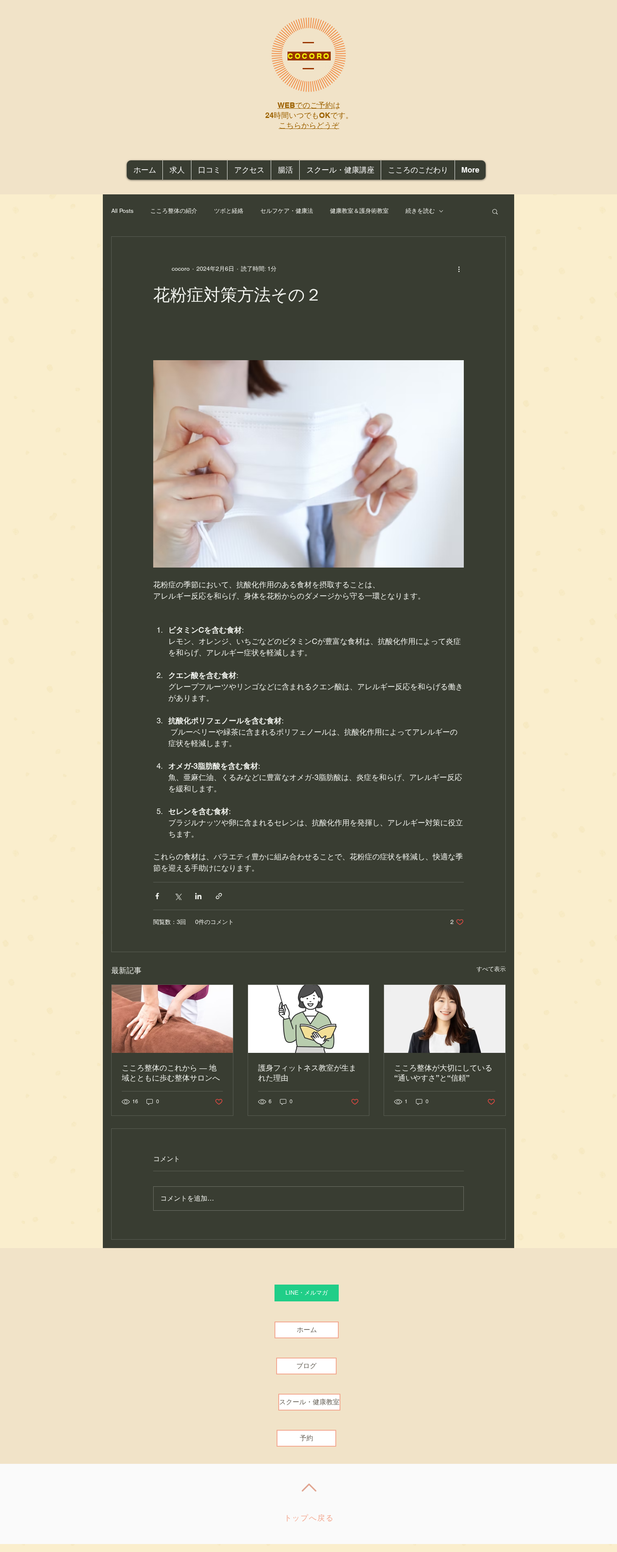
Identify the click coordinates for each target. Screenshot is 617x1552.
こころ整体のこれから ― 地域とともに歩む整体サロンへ (171, 1072)
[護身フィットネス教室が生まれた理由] (308, 1019)
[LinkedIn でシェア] (198, 896)
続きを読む (420, 210)
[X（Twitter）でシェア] (178, 896)
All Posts (122, 210)
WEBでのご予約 (305, 105)
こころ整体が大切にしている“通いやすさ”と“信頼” (443, 1072)
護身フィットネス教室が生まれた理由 (307, 1072)
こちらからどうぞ (309, 125)
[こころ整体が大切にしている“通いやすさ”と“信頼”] (444, 1019)
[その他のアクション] (459, 269)
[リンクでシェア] (219, 896)
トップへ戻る (309, 1518)
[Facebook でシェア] (157, 896)
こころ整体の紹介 (173, 210)
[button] (495, 211)
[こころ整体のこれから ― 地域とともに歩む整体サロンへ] (172, 1019)
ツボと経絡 (228, 210)
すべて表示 (491, 969)
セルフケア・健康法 (286, 210)
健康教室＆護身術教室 (359, 210)
